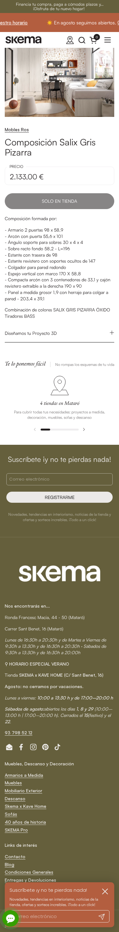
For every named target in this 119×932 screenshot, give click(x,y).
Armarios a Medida (24, 775)
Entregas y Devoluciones (30, 880)
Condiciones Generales (29, 872)
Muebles (13, 782)
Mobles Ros (17, 129)
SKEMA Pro (16, 830)
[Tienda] (70, 40)
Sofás (11, 814)
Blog (9, 864)
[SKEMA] (24, 40)
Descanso (15, 798)
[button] (82, 40)
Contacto (15, 856)
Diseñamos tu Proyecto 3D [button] (31, 333)
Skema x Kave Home (25, 806)
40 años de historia (25, 822)
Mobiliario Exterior (23, 790)
